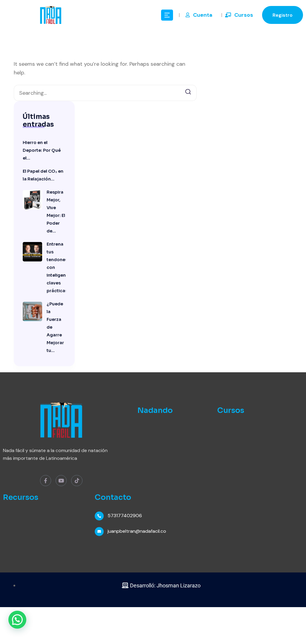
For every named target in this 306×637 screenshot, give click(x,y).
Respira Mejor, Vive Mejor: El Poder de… (56, 211)
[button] (17, 620)
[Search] (188, 91)
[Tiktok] (76, 480)
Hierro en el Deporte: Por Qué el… (42, 150)
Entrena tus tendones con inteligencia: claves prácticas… (56, 267)
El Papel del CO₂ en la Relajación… (43, 175)
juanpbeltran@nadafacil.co (137, 531)
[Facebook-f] (45, 480)
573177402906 (125, 515)
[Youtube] (61, 480)
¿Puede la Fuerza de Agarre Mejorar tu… (55, 327)
